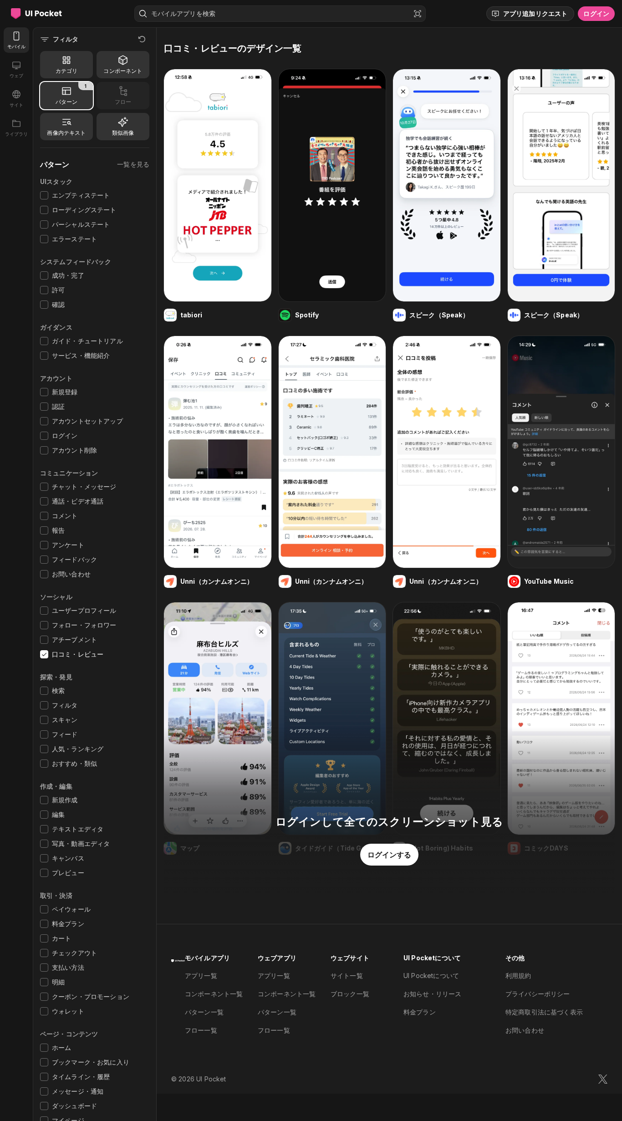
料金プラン (419, 1012)
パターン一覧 (204, 1012)
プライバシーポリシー (537, 994)
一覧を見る (133, 164)
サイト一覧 (347, 975)
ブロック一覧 (350, 994)
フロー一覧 (201, 1030)
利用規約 (518, 975)
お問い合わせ (524, 1030)
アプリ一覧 (201, 975)
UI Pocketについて (431, 975)
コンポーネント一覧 (214, 994)
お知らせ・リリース (432, 994)
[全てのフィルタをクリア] (142, 39)
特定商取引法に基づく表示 (544, 1012)
